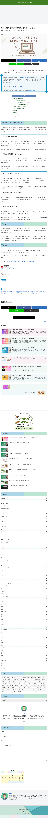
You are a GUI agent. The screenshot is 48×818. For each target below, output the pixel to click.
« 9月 (2, 785)
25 (9, 780)
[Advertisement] (24, 15)
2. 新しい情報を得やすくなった (22, 102)
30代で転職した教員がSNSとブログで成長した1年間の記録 (20, 261)
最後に (15, 112)
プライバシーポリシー (24, 811)
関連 (16, 116)
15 (22, 777)
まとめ (15, 110)
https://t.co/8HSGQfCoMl (19, 86)
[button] (31, 64)
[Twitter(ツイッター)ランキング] (7, 266)
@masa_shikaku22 (25, 77)
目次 (22, 95)
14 (19, 777)
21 (19, 778)
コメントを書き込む (24, 402)
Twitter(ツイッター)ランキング (7, 268)
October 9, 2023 (32, 90)
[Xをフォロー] (24, 317)
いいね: (16, 114)
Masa (24, 713)
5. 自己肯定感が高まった (20, 108)
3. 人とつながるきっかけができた (22, 104)
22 (22, 778)
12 (12, 777)
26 (12, 780)
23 (2, 780)
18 (9, 778)
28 (19, 780)
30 (2, 781)
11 (9, 777)
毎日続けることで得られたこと (20, 98)
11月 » (5, 785)
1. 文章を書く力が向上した (21, 100)
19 (12, 778)
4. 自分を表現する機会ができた (22, 106)
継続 (10, 301)
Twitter (3, 301)
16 (2, 778)
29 (22, 780)
